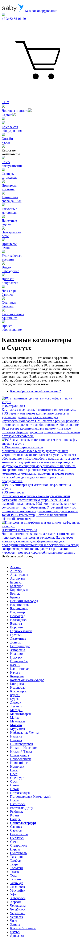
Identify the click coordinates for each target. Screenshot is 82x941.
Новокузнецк (19, 755)
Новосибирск (19, 762)
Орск (13, 781)
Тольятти (16, 868)
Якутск (15, 932)
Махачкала (17, 721)
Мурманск (17, 729)
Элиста (15, 924)
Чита (13, 920)
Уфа (13, 894)
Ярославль (17, 935)
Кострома (17, 683)
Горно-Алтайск (21, 631)
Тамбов (15, 860)
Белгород (16, 586)
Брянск (15, 597)
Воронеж (16, 627)
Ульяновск (17, 887)
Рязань (14, 815)
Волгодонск (18, 620)
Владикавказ (19, 608)
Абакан (15, 567)
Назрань (16, 736)
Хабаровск (17, 898)
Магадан (16, 710)
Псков (14, 800)
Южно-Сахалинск (23, 928)
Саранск (16, 826)
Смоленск (17, 838)
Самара (15, 819)
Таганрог (16, 856)
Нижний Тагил (21, 751)
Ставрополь (18, 845)
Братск (15, 593)
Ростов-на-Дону (21, 808)
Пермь (14, 789)
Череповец (17, 913)
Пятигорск (17, 804)
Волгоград (17, 616)
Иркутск (16, 657)
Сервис (7, 115)
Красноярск (18, 691)
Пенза (14, 785)
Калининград (19, 668)
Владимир (17, 612)
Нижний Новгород (23, 747)
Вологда (16, 623)
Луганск (16, 706)
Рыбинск (16, 811)
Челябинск (17, 909)
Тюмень (15, 879)
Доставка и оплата (15, 110)
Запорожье (17, 650)
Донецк (15, 642)
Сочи (14, 841)
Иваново (16, 653)
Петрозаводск (20, 793)
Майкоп (15, 717)
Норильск (17, 766)
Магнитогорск (20, 714)
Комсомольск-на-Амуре (27, 680)
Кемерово (17, 676)
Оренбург (17, 778)
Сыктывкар (18, 853)
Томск (14, 872)
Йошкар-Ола (19, 661)
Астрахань (17, 578)
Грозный (16, 635)
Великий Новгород (24, 601)
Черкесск (16, 917)
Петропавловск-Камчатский (30, 796)
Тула (13, 875)
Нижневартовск (21, 744)
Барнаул (15, 582)
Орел (13, 774)
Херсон (15, 902)
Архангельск (19, 574)
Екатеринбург (20, 646)
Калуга (15, 672)
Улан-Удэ (16, 883)
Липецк (15, 702)
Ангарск (16, 571)
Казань (15, 665)
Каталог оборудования (40, 11)
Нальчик (16, 740)
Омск (14, 770)
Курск (14, 699)
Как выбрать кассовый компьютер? (35, 391)
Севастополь (19, 834)
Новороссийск (20, 759)
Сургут (15, 849)
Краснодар (17, 687)
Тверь (14, 864)
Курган (15, 695)
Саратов (16, 830)
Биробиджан (19, 589)
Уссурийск (17, 890)
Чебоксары (18, 905)
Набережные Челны (24, 732)
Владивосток (19, 605)
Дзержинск (18, 638)
